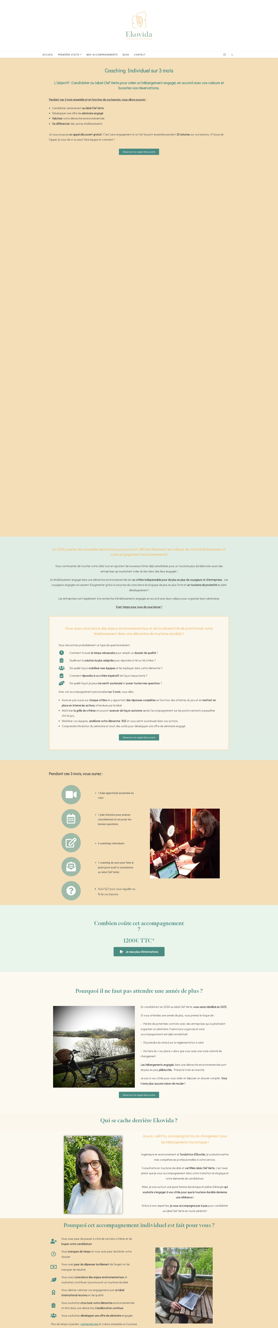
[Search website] (232, 55)
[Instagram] (224, 54)
